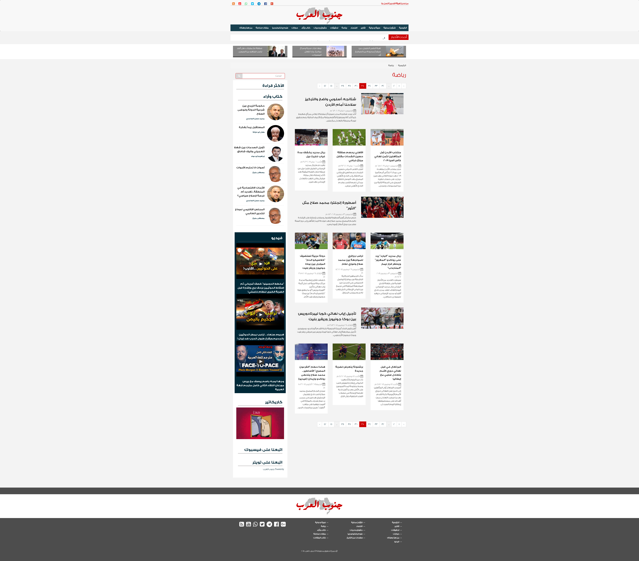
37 (349, 86)
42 (325, 86)
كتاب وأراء (305, 27)
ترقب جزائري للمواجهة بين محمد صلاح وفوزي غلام (350, 260)
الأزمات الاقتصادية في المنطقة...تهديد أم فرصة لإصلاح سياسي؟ (251, 191)
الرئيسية (403, 27)
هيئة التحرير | (394, 3)
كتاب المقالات (319, 538)
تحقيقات (334, 27)
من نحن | (404, 3)
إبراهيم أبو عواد (258, 156)
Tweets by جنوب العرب (273, 469)
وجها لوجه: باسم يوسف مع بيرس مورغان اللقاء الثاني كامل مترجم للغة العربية (260, 385)
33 (376, 86)
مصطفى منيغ (258, 173)
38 (342, 86)
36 (356, 86)
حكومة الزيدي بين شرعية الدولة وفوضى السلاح (251, 109)
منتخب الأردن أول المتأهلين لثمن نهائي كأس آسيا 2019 (387, 156)
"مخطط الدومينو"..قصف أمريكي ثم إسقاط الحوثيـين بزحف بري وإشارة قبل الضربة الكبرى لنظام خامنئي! (260, 287)
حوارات (295, 27)
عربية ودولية (374, 27)
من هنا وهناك (245, 27)
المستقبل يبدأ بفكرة (252, 127)
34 (369, 86)
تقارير (363, 27)
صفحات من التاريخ (355, 538)
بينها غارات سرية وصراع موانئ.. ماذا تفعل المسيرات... (310, 51)
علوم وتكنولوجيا (280, 27)
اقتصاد (353, 27)
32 (383, 86)
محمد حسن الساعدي (255, 119)
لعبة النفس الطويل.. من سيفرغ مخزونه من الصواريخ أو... (368, 51)
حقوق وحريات (320, 27)
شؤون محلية (390, 27)
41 (331, 86)
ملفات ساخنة (262, 27)
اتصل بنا (385, 3)
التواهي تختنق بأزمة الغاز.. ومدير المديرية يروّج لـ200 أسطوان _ (348, 38)
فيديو (276, 238)
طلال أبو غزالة (259, 132)
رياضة (344, 27)
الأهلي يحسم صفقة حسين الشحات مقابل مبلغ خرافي (349, 156)
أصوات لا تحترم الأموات (250, 167)
